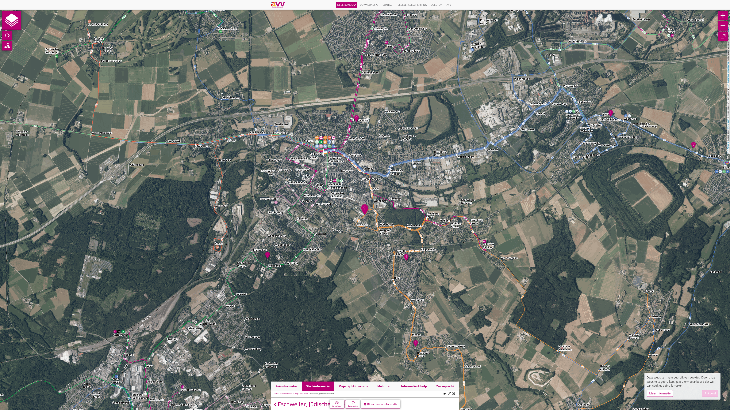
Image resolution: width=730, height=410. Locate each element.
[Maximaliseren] (449, 393)
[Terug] (275, 404)
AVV (449, 4)
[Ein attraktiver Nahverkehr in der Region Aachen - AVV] (279, 4)
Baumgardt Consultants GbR (728, 75)
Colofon (437, 4)
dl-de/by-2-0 (728, 147)
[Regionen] (7, 45)
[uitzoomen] (723, 26)
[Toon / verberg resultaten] (444, 393)
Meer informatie (659, 393)
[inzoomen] (723, 15)
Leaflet (728, 29)
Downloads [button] (368, 4)
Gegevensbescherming (412, 4)
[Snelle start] (11, 20)
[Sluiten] (453, 393)
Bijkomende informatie (381, 404)
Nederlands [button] (345, 4)
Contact (388, 4)
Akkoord (710, 393)
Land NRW (728, 124)
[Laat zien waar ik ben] (7, 35)
